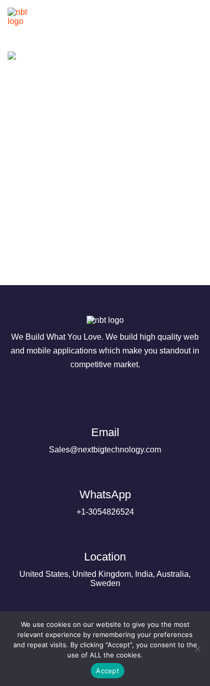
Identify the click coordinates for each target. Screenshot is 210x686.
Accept (107, 671)
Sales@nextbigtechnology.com (105, 440)
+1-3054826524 (105, 502)
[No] (197, 649)
